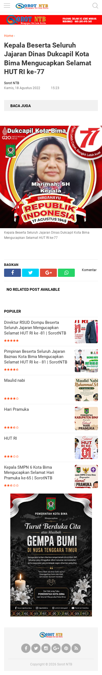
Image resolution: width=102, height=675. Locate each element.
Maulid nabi (14, 380)
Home (8, 36)
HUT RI (10, 438)
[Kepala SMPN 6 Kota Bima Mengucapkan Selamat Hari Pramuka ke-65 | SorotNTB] (86, 477)
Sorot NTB (64, 664)
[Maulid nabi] (86, 390)
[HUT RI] (86, 448)
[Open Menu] (7, 6)
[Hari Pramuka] (86, 419)
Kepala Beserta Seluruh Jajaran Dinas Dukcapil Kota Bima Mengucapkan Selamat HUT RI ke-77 (47, 58)
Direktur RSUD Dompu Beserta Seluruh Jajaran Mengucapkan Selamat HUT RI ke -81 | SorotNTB (35, 328)
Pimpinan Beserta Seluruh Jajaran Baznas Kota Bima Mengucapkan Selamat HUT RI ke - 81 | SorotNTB (35, 357)
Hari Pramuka (16, 409)
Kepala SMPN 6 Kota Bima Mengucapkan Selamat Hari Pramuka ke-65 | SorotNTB (29, 472)
